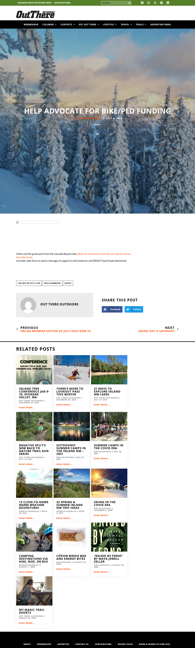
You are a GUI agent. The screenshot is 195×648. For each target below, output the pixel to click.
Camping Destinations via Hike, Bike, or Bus (33, 558)
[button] (112, 309)
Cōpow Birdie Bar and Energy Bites (71, 557)
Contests (66, 24)
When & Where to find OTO (154, 644)
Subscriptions (62, 3)
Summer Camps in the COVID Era (108, 446)
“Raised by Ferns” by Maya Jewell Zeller (108, 558)
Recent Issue (125, 644)
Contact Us (82, 644)
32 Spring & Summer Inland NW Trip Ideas (69, 505)
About (27, 644)
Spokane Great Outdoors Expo (34, 3)
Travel (125, 24)
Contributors (103, 644)
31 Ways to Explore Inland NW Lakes (107, 391)
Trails (140, 24)
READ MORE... (27, 407)
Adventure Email (160, 24)
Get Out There (87, 24)
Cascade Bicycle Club (29, 283)
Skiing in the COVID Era (105, 503)
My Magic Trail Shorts (32, 611)
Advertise (63, 644)
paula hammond (52, 283)
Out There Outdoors (87, 118)
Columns (48, 24)
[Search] (129, 3)
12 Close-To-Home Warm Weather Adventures (33, 505)
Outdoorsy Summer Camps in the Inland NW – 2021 (71, 449)
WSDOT (68, 283)
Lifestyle (108, 24)
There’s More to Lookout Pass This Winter (69, 391)
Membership (31, 24)
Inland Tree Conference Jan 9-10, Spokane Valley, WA (34, 393)
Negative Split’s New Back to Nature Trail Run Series (34, 449)
